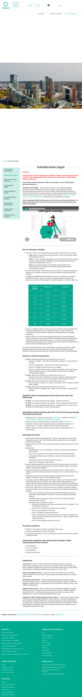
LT (59, 5)
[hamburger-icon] (73, 5)
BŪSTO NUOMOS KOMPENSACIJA (8, 170)
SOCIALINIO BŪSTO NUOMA (9, 186)
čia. (37, 184)
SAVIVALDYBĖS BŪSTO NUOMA (10, 192)
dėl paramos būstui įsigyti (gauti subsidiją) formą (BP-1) (51, 418)
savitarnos (56, 417)
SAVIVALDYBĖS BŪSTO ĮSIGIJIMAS (10, 198)
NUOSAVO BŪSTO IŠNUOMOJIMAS (8, 204)
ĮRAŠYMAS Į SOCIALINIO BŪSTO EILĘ (10, 180)
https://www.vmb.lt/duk (25, 614)
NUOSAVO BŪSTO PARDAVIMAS (8, 210)
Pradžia (4, 161)
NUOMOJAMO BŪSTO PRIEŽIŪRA (9, 215)
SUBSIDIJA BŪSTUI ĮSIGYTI (10, 175)
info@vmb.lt (68, 422)
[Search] (38, 5)
